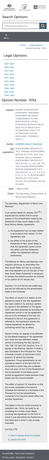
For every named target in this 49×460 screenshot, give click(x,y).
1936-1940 (9, 88)
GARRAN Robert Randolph (28, 144)
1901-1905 (9, 64)
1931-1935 (9, 85)
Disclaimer (20, 457)
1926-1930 (9, 81)
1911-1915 (9, 71)
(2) (39, 211)
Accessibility (8, 453)
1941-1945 (9, 92)
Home (22, 45)
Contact (30, 457)
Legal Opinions (36, 45)
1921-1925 (9, 78)
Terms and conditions (24, 453)
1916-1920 (9, 74)
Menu (6, 38)
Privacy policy (8, 457)
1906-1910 (9, 67)
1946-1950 (9, 95)
